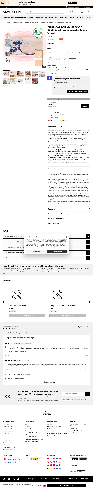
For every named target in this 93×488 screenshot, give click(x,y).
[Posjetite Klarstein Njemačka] (48, 458)
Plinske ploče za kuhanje (9, 449)
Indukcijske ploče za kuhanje (10, 447)
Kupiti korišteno (53, 102)
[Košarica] (89, 11)
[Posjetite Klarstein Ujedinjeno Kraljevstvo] (51, 462)
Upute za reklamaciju (53, 435)
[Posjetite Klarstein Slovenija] (57, 468)
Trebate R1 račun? (74, 428)
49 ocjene (49, 45)
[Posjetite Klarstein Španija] (48, 462)
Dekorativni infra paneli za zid (31, 22)
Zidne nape (6, 445)
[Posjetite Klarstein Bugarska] (57, 465)
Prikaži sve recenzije (48, 382)
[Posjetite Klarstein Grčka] (60, 468)
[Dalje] (92, 18)
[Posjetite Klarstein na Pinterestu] (18, 479)
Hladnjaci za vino (7, 424)
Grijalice (8, 22)
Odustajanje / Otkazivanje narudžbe (57, 433)
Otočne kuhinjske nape (9, 431)
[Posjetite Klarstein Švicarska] (54, 458)
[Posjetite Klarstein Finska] (60, 465)
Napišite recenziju (83, 327)
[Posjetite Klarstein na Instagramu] (4, 479)
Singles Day (28, 426)
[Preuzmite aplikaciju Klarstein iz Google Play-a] (83, 459)
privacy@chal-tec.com (83, 400)
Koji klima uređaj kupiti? (31, 441)
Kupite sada (72, 2)
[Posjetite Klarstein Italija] (60, 458)
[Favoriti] (85, 11)
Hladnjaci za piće (7, 440)
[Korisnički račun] (82, 11)
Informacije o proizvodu (52, 106)
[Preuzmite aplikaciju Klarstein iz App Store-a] (74, 459)
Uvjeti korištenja (73, 471)
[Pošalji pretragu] (26, 12)
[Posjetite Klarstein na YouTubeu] (13, 479)
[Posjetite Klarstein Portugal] (54, 468)
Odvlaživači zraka (8, 428)
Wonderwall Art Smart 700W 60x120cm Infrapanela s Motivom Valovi (56, 22)
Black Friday (28, 424)
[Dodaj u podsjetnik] (88, 485)
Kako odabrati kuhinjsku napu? (33, 437)
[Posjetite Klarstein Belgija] (48, 468)
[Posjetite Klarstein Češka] (57, 462)
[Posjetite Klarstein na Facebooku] (9, 479)
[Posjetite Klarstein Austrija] (51, 458)
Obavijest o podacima (76, 430)
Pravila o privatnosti (81, 470)
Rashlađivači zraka (8, 442)
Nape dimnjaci (7, 433)
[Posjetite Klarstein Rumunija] (54, 465)
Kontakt (88, 7)
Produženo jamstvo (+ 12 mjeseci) (65, 86)
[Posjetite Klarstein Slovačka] (54, 462)
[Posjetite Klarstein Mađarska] (60, 462)
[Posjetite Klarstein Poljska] (48, 465)
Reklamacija (50, 431)
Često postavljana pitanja (74, 7)
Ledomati (5, 438)
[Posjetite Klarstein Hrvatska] (51, 465)
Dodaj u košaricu (68, 485)
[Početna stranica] (5, 22)
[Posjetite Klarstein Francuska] (57, 458)
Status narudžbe (52, 428)
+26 (87, 69)
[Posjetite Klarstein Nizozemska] (51, 468)
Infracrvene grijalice (17, 22)
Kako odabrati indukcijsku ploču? (34, 439)
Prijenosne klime (7, 426)
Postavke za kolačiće (75, 433)
